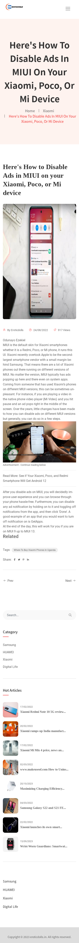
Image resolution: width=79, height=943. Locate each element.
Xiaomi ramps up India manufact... (43, 731)
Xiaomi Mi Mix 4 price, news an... (42, 750)
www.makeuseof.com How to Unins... (44, 769)
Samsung (9, 645)
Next (68, 581)
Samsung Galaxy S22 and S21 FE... (43, 807)
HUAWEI (8, 652)
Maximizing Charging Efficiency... (42, 788)
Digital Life (10, 667)
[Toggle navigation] (68, 8)
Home (30, 110)
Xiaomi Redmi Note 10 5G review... (43, 711)
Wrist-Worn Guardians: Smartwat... (43, 846)
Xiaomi (48, 110)
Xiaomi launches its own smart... (41, 827)
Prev (10, 581)
